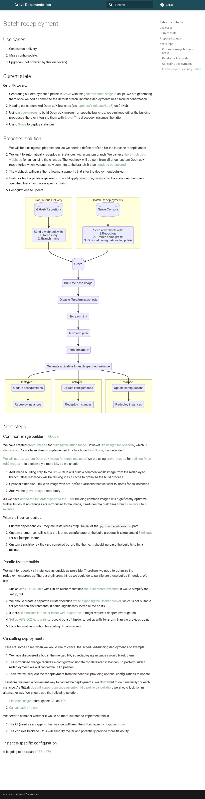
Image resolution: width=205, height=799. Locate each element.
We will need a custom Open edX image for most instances (44, 459)
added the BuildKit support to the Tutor (47, 499)
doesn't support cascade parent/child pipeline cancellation (71, 687)
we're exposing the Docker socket (97, 601)
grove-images (28, 112)
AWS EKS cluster (31, 589)
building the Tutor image (69, 445)
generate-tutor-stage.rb (100, 94)
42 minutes (132, 504)
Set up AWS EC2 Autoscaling (29, 619)
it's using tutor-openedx (117, 445)
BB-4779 (44, 752)
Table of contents (171, 22)
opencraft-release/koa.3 (95, 106)
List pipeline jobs (21, 701)
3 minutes (146, 533)
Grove (67, 94)
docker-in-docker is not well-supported (53, 613)
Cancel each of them (23, 708)
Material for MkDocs (27, 794)
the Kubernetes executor (101, 589)
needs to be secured (111, 165)
